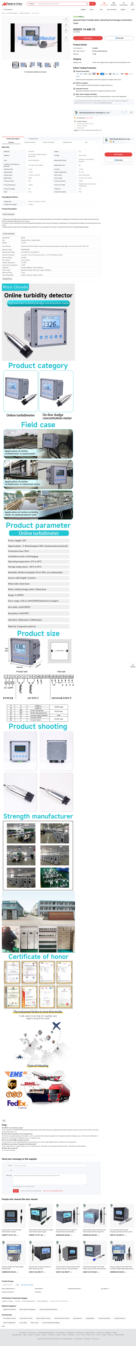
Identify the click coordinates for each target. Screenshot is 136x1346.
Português (37, 1334)
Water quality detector (8, 1288)
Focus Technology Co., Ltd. (56, 1338)
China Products (32, 1332)
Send (15, 1191)
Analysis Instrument (25, 13)
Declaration (87, 1338)
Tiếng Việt (110, 1334)
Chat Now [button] (120, 38)
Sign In (76, 130)
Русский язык (51, 1334)
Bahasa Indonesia (119, 1334)
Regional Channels (90, 1332)
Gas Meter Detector (119, 1318)
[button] (94, 142)
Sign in (132, 5)
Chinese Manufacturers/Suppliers (46, 1332)
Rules (133, 9)
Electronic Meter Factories (62, 1318)
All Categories (8, 9)
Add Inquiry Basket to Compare (36, 72)
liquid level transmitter (74, 1288)
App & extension (111, 9)
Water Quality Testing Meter (27, 1309)
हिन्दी (93, 1334)
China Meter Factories (9, 1318)
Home (3, 13)
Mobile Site (108, 1332)
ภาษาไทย (98, 1334)
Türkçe (104, 1334)
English (25, 1334)
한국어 (83, 1334)
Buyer (91, 9)
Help (101, 9)
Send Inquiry (88, 38)
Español (31, 1334)
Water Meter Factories (26, 1318)
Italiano (59, 1334)
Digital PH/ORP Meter (9, 1309)
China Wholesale (60, 1332)
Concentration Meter (104, 1318)
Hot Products (22, 1332)
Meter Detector (77, 1318)
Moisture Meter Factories (43, 1318)
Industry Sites (80, 1332)
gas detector (104, 1288)
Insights (115, 1332)
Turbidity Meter (90, 1318)
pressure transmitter (8, 1292)
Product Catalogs (28, 1285)
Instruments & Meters (12, 13)
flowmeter (38, 1292)
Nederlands (71, 1334)
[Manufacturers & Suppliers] (12, 4)
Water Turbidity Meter (9, 1323)
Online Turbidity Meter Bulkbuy (51, 1323)
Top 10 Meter (23, 1323)
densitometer (39, 1288)
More (3, 1326)
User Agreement (78, 1338)
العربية (77, 1334)
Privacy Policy (95, 1338)
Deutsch (65, 1334)
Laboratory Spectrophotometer (48, 1309)
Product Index (99, 1332)
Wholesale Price (71, 1332)
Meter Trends (34, 1323)
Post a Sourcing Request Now (53, 1191)
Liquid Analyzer (35, 13)
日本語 (88, 1334)
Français (44, 1334)
